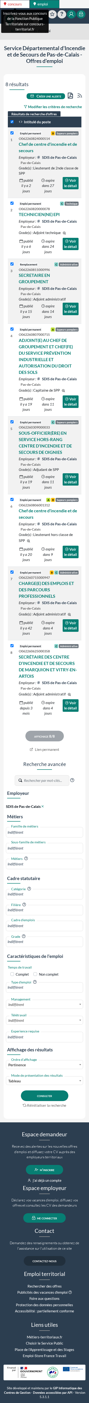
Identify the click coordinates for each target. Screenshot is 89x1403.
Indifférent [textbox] (16, 1004)
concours (14, 4)
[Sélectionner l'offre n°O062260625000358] (12, 646)
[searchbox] (44, 832)
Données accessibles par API (52, 1392)
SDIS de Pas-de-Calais (59, 157)
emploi (42, 4)
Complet (22, 974)
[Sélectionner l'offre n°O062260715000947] (12, 572)
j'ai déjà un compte (46, 1180)
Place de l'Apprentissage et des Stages (44, 1349)
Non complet (49, 974)
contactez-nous (44, 1261)
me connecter (46, 1218)
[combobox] (44, 832)
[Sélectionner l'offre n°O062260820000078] (12, 203)
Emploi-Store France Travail (44, 1356)
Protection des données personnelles (44, 1305)
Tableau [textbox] (14, 1081)
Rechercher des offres (45, 1286)
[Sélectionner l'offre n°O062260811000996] (12, 264)
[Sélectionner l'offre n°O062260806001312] (12, 499)
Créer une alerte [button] (48, 96)
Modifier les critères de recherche (54, 107)
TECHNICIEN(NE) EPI (39, 214)
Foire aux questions (44, 1298)
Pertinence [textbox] (17, 1065)
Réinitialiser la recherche (46, 1105)
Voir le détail (70, 183)
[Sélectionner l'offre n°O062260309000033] (12, 422)
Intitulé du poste (37, 122)
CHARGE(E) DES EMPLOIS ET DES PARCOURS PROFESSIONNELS (46, 590)
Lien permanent (46, 749)
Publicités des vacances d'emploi (42, 1292)
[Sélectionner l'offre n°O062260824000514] (12, 133)
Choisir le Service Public (44, 1343)
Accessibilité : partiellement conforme (44, 1311)
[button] (72, 780)
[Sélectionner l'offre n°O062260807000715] (12, 329)
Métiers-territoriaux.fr (44, 1337)
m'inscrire (46, 1170)
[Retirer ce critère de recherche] (42, 806)
